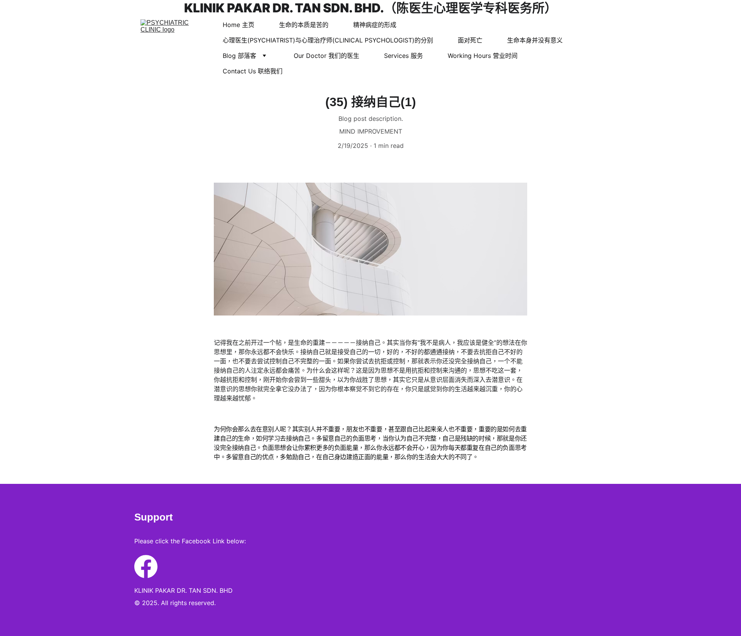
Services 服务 (403, 55)
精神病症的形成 (374, 25)
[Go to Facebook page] (145, 566)
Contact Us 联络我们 (253, 71)
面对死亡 (470, 40)
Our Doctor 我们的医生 (326, 55)
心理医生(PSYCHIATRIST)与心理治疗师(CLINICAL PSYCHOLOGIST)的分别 (328, 40)
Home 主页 (238, 25)
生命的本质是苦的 (303, 25)
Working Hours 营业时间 (483, 55)
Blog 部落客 (239, 55)
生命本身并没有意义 (535, 40)
